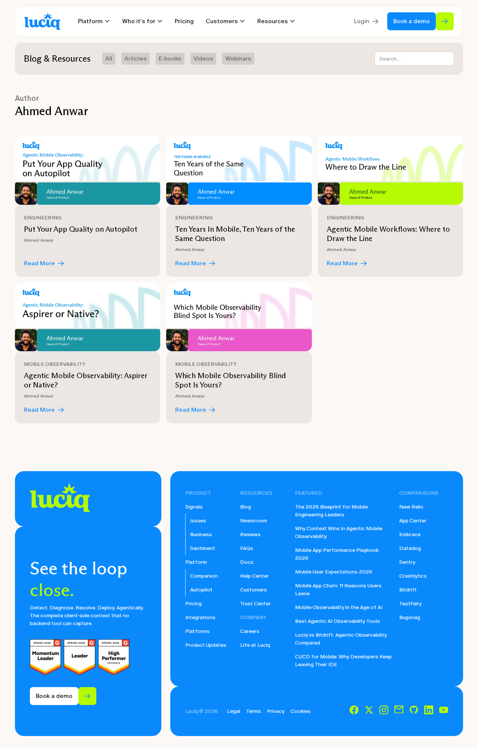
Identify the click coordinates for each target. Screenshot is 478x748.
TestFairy (410, 603)
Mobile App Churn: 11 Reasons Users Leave (338, 589)
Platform (196, 562)
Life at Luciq (255, 645)
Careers (250, 631)
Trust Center (255, 603)
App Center (412, 520)
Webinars (238, 58)
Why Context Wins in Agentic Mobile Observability (338, 532)
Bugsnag (409, 617)
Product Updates (205, 645)
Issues (198, 520)
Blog (245, 507)
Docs (247, 562)
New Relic (411, 507)
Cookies (301, 711)
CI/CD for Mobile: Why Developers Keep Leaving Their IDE (343, 660)
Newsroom (253, 520)
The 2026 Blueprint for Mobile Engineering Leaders (331, 511)
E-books (170, 58)
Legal (233, 711)
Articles (135, 58)
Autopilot (201, 590)
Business (201, 534)
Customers (253, 590)
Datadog (410, 548)
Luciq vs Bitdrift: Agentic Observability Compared (341, 639)
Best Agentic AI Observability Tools (337, 621)
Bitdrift (408, 590)
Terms (253, 711)
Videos (203, 58)
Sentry (407, 562)
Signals (194, 507)
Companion (204, 576)
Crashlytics (413, 576)
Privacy (276, 711)
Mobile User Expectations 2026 (333, 572)
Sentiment (202, 548)
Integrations (200, 617)
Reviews (250, 534)
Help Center (254, 576)
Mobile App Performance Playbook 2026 (337, 554)
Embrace (409, 534)
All (108, 58)
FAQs (246, 548)
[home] (42, 21)
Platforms (197, 631)
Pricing (184, 21)
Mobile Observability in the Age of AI (338, 607)
